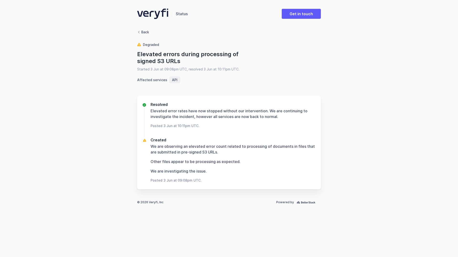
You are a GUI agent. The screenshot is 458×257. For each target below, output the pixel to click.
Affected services (152, 80)
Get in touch (301, 13)
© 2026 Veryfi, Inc (150, 202)
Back (145, 32)
